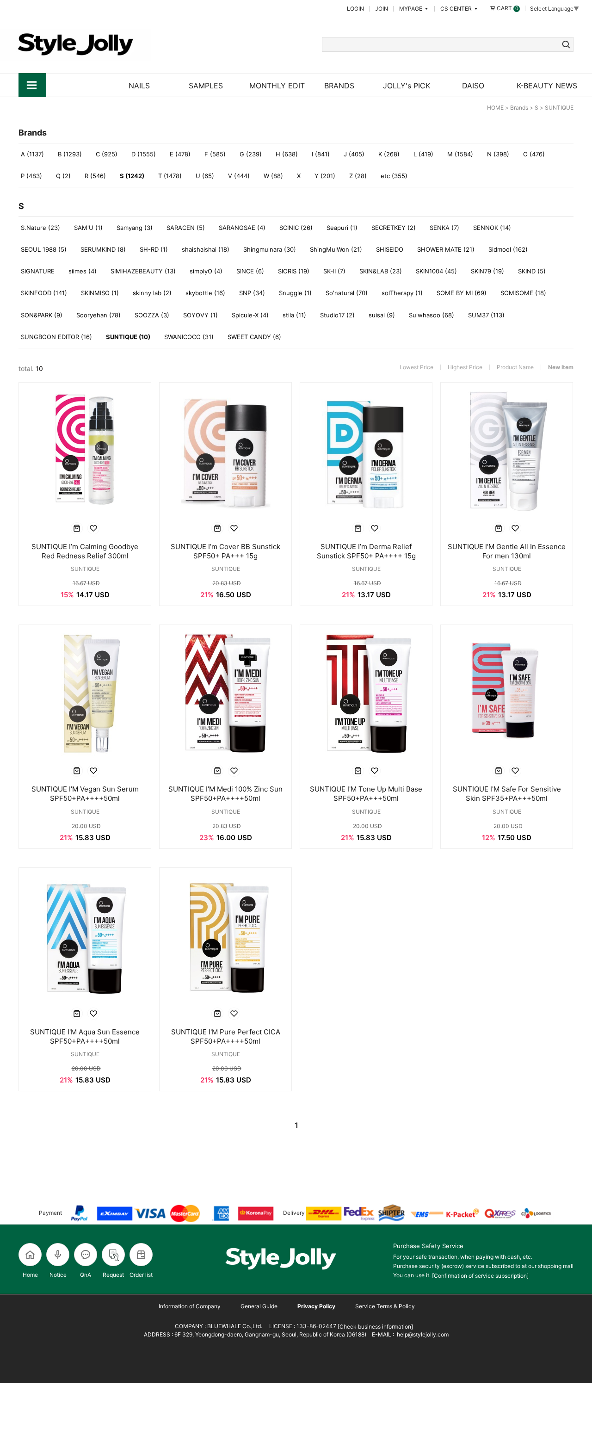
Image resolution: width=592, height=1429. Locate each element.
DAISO (473, 85)
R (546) (95, 175)
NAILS (139, 85)
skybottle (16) (205, 293)
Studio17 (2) (337, 315)
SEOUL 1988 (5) (44, 249)
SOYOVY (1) (200, 315)
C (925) (106, 154)
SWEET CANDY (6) (254, 336)
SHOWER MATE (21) (446, 249)
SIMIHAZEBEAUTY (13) (143, 271)
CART (506, 8)
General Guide (259, 1306)
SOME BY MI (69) (462, 293)
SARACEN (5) (185, 227)
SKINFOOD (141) (44, 293)
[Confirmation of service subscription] (480, 1275)
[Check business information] (374, 1326)
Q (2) (63, 175)
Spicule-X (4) (250, 315)
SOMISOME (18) (523, 293)
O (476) (534, 154)
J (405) (354, 154)
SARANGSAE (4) (242, 227)
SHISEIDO (389, 249)
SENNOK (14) (492, 227)
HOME (495, 107)
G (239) (251, 154)
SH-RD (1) (154, 249)
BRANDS (339, 85)
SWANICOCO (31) (189, 336)
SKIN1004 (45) (436, 271)
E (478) (180, 154)
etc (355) (394, 175)
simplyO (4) (206, 271)
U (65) (205, 175)
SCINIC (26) (296, 227)
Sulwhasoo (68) (431, 315)
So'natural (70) (347, 293)
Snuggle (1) (295, 293)
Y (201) (324, 175)
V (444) (239, 175)
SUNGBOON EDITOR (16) (56, 336)
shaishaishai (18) (205, 249)
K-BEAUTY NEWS (547, 85)
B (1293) (70, 154)
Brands (519, 107)
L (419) (423, 154)
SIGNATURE (38, 271)
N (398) (498, 154)
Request (113, 1274)
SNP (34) (252, 293)
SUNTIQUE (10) (128, 336)
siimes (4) (82, 271)
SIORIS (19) (293, 271)
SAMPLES (206, 85)
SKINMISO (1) (100, 293)
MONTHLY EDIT (277, 85)
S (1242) (132, 175)
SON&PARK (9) (41, 315)
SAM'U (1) (88, 227)
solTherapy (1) (402, 293)
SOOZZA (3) (152, 315)
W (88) (273, 175)
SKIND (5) (532, 271)
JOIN (381, 8)
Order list (141, 1274)
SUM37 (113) (486, 315)
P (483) (31, 175)
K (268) (389, 154)
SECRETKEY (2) (393, 227)
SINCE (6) (250, 271)
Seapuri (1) (342, 227)
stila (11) (294, 315)
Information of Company (190, 1306)
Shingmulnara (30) (269, 249)
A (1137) (32, 154)
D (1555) (143, 154)
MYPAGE (411, 8)
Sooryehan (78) (98, 315)
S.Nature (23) (40, 227)
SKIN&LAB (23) (380, 271)
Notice (58, 1274)
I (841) (321, 154)
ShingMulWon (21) (336, 249)
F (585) (215, 154)
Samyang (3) (135, 227)
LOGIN (355, 8)
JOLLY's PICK (406, 85)
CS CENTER (456, 8)
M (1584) (460, 154)
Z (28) (358, 175)
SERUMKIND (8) (103, 249)
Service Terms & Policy (385, 1306)
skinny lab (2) (152, 293)
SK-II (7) (334, 271)
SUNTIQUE (559, 107)
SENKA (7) (444, 227)
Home (30, 1274)
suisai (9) (382, 315)
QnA (85, 1274)
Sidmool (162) (508, 249)
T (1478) (170, 175)
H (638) (287, 154)
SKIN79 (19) (487, 271)
